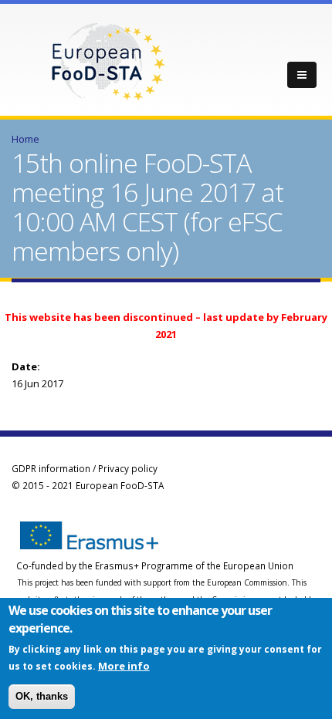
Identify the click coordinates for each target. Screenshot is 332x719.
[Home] (108, 60)
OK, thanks (41, 696)
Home (25, 139)
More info (124, 666)
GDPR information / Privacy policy (85, 468)
